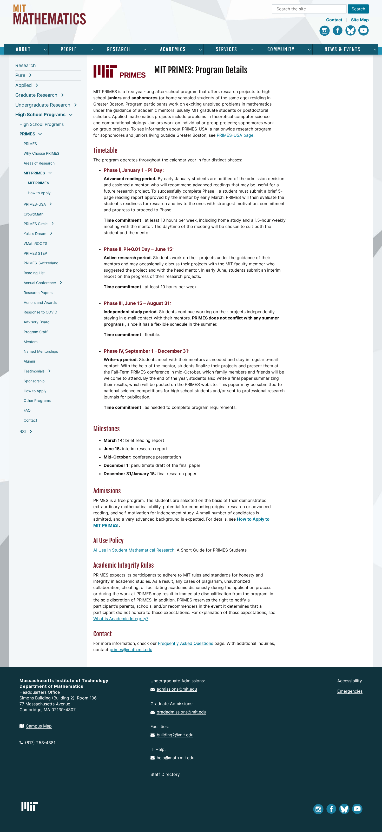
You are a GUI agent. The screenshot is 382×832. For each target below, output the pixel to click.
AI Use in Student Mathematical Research (133, 550)
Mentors (30, 341)
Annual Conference (40, 282)
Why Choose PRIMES (41, 153)
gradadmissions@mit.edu (181, 712)
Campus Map (39, 726)
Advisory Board (37, 322)
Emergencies (350, 691)
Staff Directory (165, 774)
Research (118, 49)
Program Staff (36, 332)
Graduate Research (36, 95)
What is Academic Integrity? (120, 618)
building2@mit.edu (175, 734)
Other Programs (37, 400)
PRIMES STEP (35, 253)
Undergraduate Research (42, 105)
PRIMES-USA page (235, 135)
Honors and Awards (40, 302)
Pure (20, 75)
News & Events (342, 49)
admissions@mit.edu (177, 689)
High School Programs (40, 114)
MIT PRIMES (34, 173)
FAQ (27, 410)
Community (281, 49)
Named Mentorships (41, 351)
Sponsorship (34, 381)
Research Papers (38, 292)
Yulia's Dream (35, 233)
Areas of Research (39, 163)
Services (226, 49)
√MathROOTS (35, 243)
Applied (23, 85)
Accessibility (349, 680)
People (69, 49)
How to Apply (39, 193)
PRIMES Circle (36, 223)
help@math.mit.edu (175, 757)
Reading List (34, 273)
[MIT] (29, 806)
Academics (173, 49)
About (23, 49)
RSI (22, 431)
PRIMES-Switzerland (41, 263)
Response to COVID (40, 312)
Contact (334, 20)
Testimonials (34, 371)
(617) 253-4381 (40, 742)
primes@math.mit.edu (131, 649)
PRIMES (27, 133)
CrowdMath (33, 214)
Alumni (29, 361)
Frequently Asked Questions (185, 643)
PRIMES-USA (35, 204)
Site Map (360, 20)
